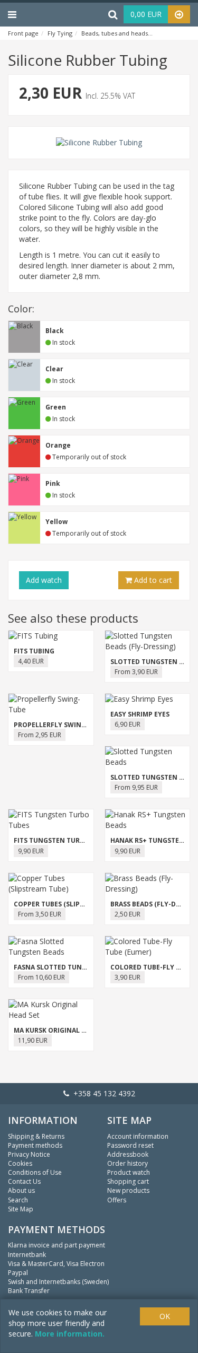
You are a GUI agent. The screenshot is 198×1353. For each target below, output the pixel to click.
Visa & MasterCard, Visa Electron (56, 1263)
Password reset (130, 1145)
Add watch (44, 580)
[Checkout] (179, 14)
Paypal (18, 1272)
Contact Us (24, 1181)
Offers (116, 1199)
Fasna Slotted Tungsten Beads (70, 967)
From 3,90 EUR (136, 671)
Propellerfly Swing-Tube (60, 724)
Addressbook (127, 1154)
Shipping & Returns (36, 1136)
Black (54, 330)
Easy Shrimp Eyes (139, 714)
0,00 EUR (146, 14)
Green (55, 407)
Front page (23, 33)
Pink (52, 483)
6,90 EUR (127, 724)
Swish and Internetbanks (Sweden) (58, 1281)
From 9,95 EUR (136, 787)
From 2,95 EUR (39, 734)
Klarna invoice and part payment (56, 1245)
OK (164, 1316)
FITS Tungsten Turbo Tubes (62, 840)
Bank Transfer (29, 1290)
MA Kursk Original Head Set (63, 1030)
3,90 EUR (127, 977)
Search (18, 1199)
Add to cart (152, 580)
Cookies (20, 1163)
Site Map (20, 1209)
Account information (137, 1136)
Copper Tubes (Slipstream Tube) (70, 904)
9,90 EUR (31, 851)
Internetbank (27, 1254)
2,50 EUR (127, 914)
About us (21, 1190)
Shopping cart (128, 1181)
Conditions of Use (35, 1172)
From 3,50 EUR (39, 914)
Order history (127, 1163)
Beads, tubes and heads (114, 33)
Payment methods (35, 1145)
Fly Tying (60, 33)
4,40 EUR (31, 661)
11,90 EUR (33, 1040)
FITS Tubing (34, 651)
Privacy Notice (29, 1154)
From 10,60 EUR (41, 977)
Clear (54, 368)
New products (128, 1190)
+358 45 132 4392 (102, 1093)
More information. (70, 1334)
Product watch (128, 1172)
